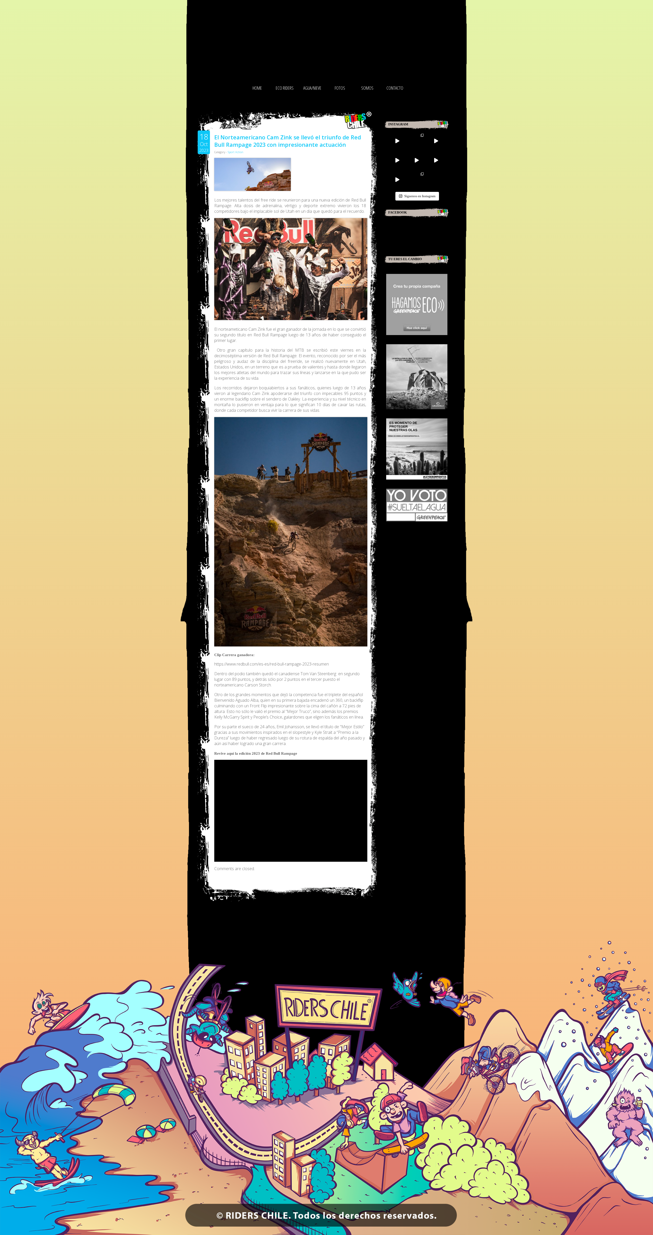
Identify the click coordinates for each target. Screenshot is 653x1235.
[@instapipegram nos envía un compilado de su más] (416, 160)
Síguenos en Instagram (419, 196)
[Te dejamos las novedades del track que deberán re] (397, 140)
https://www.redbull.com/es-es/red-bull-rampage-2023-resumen (271, 664)
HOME (257, 88)
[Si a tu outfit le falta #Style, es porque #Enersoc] (416, 179)
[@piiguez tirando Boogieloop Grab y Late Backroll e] (436, 140)
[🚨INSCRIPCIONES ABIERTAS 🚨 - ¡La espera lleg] (397, 160)
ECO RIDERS (285, 88)
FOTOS (340, 88)
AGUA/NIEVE (312, 88)
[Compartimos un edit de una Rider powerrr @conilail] (397, 179)
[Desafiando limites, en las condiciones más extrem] (436, 160)
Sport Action (235, 152)
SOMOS (367, 88)
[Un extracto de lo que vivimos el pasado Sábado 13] (416, 140)
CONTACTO (394, 88)
